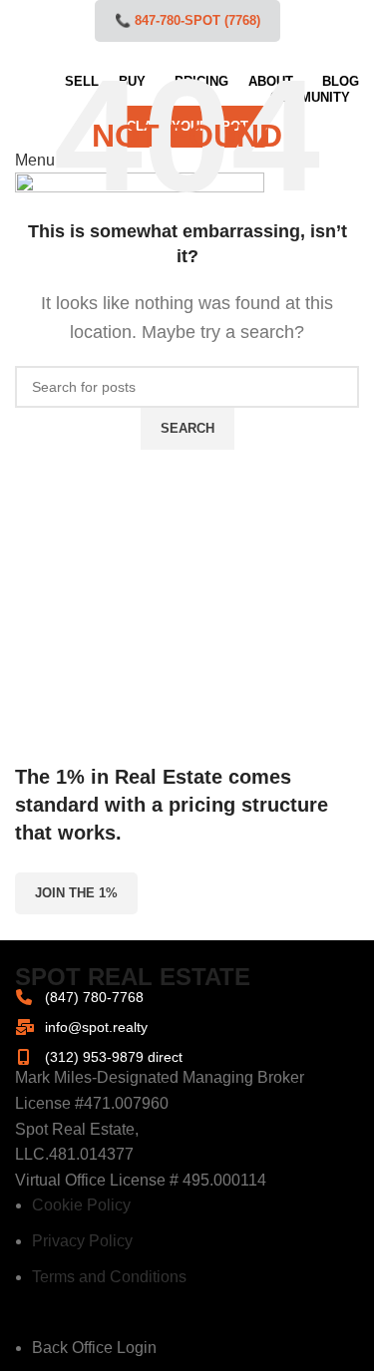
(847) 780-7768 (94, 997)
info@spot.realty (96, 1027)
